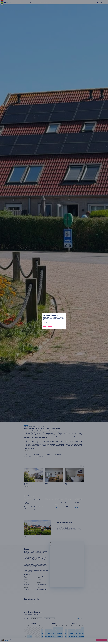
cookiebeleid (55, 320)
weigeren (51, 322)
